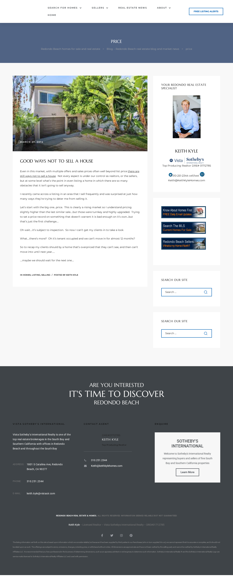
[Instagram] (121, 535)
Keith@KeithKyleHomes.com (186, 180)
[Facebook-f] (102, 535)
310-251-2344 (180, 175)
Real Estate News (132, 7)
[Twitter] (111, 535)
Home (52, 15)
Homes (27, 275)
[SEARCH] (206, 292)
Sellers (98, 7)
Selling (45, 275)
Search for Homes (63, 7)
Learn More (187, 472)
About (162, 7)
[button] (206, 11)
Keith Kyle (72, 275)
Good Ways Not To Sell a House (56, 161)
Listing (36, 275)
